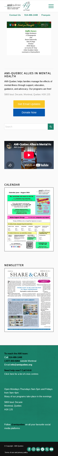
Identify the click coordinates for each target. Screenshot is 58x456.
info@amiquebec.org (21, 364)
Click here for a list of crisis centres (21, 374)
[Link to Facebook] (29, 449)
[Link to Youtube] (51, 449)
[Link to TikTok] (42, 449)
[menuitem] (15, 15)
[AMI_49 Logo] (24, 6)
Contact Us (15, 15)
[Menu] (50, 6)
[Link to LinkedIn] (38, 449)
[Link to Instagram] (33, 449)
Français (45, 15)
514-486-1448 (31, 15)
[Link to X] (47, 449)
